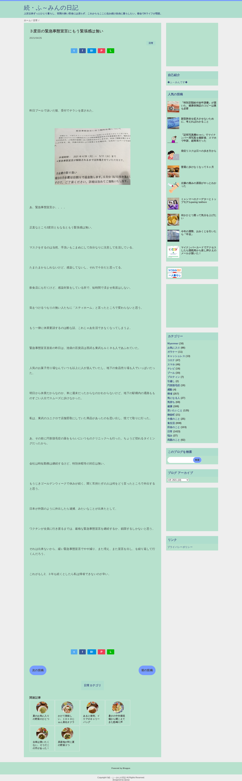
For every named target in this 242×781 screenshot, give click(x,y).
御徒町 (171, 414)
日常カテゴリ (92, 685)
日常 (151, 43)
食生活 (171, 423)
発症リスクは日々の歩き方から (198, 150)
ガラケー (172, 351)
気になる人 (173, 397)
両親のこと (173, 439)
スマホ (171, 364)
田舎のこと (173, 427)
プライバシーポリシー (180, 547)
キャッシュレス (176, 356)
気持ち (171, 402)
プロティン (173, 376)
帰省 (170, 393)
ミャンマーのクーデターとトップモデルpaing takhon (198, 200)
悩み (170, 435)
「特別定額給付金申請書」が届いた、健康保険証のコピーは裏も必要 (198, 105)
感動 (170, 389)
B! (91, 50)
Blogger (126, 768)
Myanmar (172, 343)
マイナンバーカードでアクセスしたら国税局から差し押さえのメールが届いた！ (198, 250)
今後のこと (173, 418)
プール (171, 372)
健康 (170, 406)
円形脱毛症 (173, 385)
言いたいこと (175, 410)
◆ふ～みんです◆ (177, 82)
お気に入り (173, 347)
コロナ (171, 360)
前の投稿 (147, 670)
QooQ (126, 780)
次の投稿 (38, 670)
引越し (171, 381)
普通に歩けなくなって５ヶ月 (197, 166)
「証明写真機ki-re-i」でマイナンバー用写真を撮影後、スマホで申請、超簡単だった (198, 137)
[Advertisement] (92, 80)
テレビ (171, 368)
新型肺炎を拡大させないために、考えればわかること (197, 120)
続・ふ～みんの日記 (51, 7)
